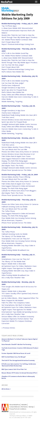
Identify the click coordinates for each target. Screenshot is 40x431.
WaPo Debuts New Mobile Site (13, 72)
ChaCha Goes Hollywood (11, 85)
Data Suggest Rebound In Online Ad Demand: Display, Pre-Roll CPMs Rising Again (18, 160)
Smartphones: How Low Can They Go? (16, 239)
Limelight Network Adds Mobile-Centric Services (19, 124)
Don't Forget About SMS (10, 42)
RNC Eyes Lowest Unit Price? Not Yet (14, 369)
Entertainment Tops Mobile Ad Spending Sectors (19, 312)
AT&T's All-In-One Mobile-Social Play (15, 53)
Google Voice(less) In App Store (13, 88)
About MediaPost (14, 405)
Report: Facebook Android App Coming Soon (18, 44)
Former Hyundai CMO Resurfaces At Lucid (16, 353)
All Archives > (6, 389)
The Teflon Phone (8, 211)
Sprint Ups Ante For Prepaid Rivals (14, 90)
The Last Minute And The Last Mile (14, 149)
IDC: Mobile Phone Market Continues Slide (17, 40)
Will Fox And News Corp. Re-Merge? (14, 357)
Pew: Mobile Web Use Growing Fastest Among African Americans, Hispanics (19, 219)
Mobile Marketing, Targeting (12, 101)
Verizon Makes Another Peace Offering (16, 147)
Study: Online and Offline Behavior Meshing (17, 94)
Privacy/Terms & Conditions (17, 409)
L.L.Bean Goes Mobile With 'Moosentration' (17, 28)
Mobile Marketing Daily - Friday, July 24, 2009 (20, 174)
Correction (5, 323)
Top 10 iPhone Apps (9, 26)
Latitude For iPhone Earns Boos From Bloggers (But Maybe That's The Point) (19, 164)
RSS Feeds (24, 407)
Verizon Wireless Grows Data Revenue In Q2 (18, 120)
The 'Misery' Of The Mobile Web (13, 236)
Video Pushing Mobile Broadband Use (15, 250)
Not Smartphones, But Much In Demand (16, 305)
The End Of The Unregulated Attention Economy (18, 360)
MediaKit (24, 405)
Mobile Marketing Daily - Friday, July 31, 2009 (20, 23)
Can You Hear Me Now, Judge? (13, 65)
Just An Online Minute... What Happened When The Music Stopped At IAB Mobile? (20, 299)
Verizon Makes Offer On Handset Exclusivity (18, 316)
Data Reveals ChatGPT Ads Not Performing (16, 344)
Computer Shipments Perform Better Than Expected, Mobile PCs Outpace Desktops (17, 320)
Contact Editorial (14, 407)
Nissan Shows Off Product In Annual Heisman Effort (19, 373)
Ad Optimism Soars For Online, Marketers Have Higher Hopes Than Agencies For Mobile (19, 267)
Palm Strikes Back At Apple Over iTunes (16, 156)
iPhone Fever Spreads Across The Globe (16, 170)
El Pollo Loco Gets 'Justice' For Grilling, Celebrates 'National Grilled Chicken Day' (19, 365)
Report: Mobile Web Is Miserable (14, 264)
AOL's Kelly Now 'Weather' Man (13, 277)
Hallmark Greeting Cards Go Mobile (15, 207)
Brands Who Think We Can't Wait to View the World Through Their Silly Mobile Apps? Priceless (19, 36)
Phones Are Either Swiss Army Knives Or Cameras (20, 152)
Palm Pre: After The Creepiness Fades (16, 303)
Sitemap (31, 407)
